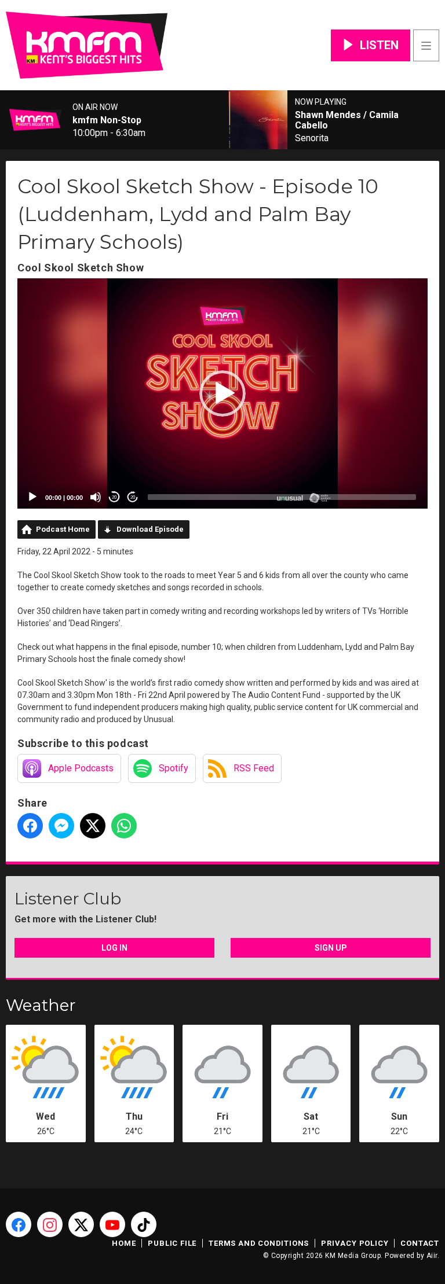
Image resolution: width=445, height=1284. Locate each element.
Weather (41, 1005)
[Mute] (95, 497)
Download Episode (150, 529)
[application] (222, 393)
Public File (172, 1243)
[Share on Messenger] (61, 825)
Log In (114, 947)
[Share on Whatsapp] (124, 825)
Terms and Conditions (259, 1243)
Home (124, 1243)
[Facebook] (18, 1224)
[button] (222, 393)
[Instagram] (50, 1224)
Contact (419, 1243)
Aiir (431, 1256)
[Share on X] (92, 825)
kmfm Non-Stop (106, 120)
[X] (81, 1224)
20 (114, 497)
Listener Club (67, 898)
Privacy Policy (354, 1243)
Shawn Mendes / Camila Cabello (347, 120)
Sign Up (331, 947)
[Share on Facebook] (30, 825)
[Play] (32, 497)
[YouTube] (112, 1224)
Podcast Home (63, 529)
